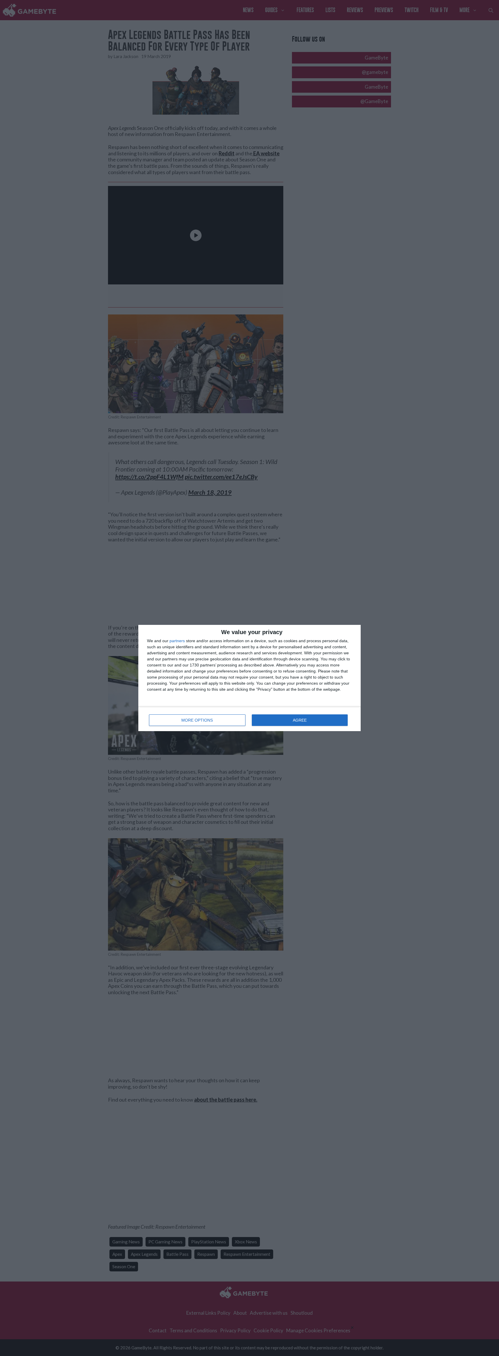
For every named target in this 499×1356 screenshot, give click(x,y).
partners (177, 641)
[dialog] (249, 678)
